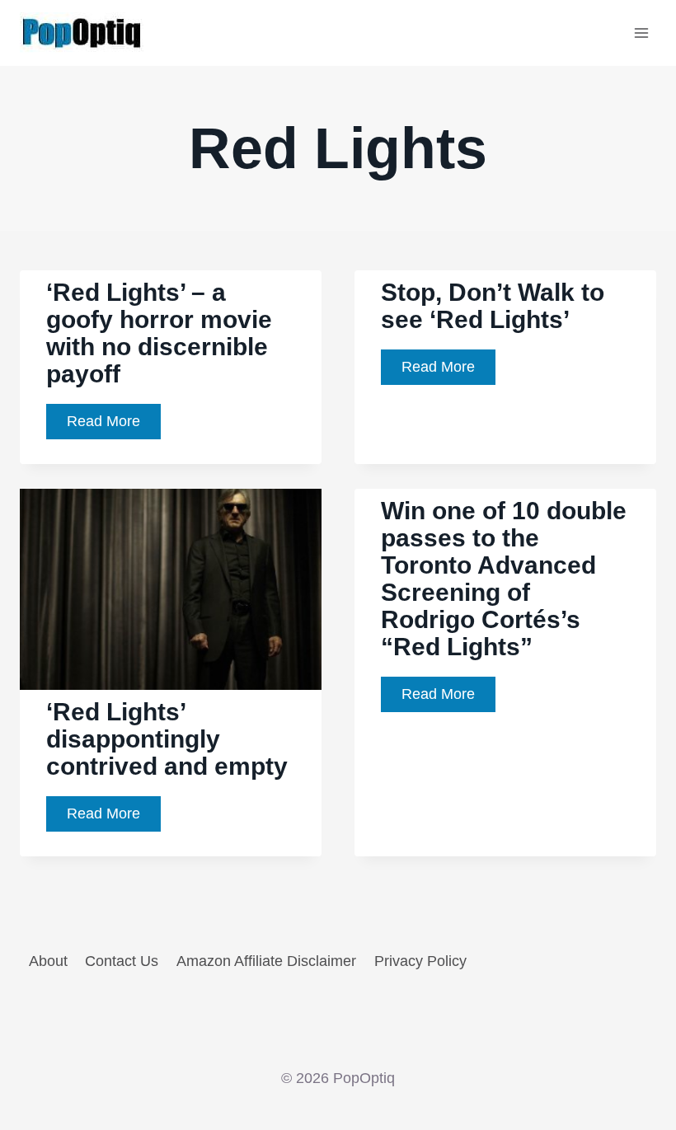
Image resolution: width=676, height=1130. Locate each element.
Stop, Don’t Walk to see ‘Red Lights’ (492, 306)
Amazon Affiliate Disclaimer (266, 961)
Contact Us (121, 961)
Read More (114, 425)
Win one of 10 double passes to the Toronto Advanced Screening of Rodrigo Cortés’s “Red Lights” (504, 578)
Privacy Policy (420, 961)
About (48, 961)
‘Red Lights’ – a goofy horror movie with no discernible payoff (159, 333)
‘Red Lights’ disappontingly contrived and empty (167, 739)
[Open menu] (641, 32)
